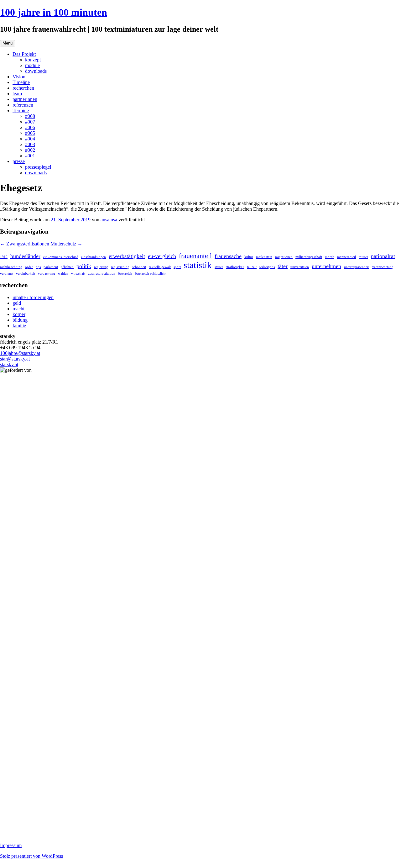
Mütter (363, 257)
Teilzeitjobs (267, 267)
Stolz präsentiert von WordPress (31, 856)
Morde (329, 257)
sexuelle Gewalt (160, 267)
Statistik (198, 265)
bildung (20, 320)
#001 (30, 155)
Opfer (29, 267)
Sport (177, 267)
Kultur (248, 257)
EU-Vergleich (162, 256)
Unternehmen (326, 266)
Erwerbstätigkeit (127, 256)
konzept (33, 59)
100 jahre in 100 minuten (53, 12)
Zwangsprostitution (101, 273)
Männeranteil (346, 257)
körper (19, 314)
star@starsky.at (15, 358)
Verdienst (6, 273)
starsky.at (9, 364)
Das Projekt (24, 54)
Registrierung (120, 267)
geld (17, 303)
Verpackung (46, 273)
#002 (30, 150)
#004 (30, 138)
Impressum (11, 845)
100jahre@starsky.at (20, 353)
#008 (30, 116)
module (32, 65)
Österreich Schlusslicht (150, 273)
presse (19, 161)
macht (18, 308)
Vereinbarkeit (25, 273)
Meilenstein (264, 257)
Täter (283, 266)
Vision (19, 76)
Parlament (51, 267)
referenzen (23, 105)
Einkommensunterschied (60, 257)
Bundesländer (25, 256)
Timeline (21, 82)
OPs (38, 267)
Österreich (125, 273)
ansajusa (109, 219)
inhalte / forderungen (33, 297)
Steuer (219, 267)
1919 (4, 257)
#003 (30, 144)
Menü (8, 43)
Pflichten (67, 267)
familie (19, 325)
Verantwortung (382, 267)
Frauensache (228, 256)
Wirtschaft (78, 273)
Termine (21, 110)
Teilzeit (252, 267)
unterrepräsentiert (356, 267)
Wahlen (63, 273)
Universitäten (299, 267)
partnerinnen (25, 99)
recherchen (23, 88)
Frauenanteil (195, 256)
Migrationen (284, 257)
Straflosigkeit (235, 267)
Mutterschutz (66, 243)
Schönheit (139, 267)
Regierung (101, 267)
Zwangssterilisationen (24, 243)
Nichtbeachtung (11, 267)
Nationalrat (383, 256)
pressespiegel (38, 167)
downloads (36, 71)
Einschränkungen (93, 257)
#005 (30, 133)
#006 (30, 127)
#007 (30, 121)
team (17, 93)
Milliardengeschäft (308, 257)
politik (83, 266)
